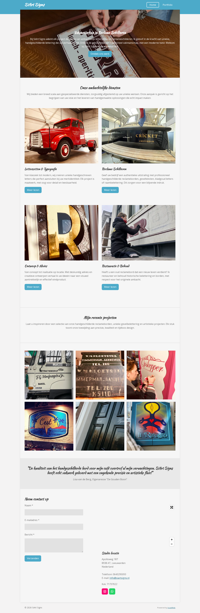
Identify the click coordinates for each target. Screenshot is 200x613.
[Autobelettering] (49, 375)
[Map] (138, 526)
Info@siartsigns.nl (119, 578)
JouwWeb (171, 608)
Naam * (29, 505)
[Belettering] (151, 375)
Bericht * (29, 534)
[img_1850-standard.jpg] (151, 426)
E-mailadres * (32, 520)
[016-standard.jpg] (100, 426)
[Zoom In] (172, 539)
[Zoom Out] (172, 544)
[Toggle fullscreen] (172, 507)
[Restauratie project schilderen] (100, 375)
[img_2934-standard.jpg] (49, 426)
